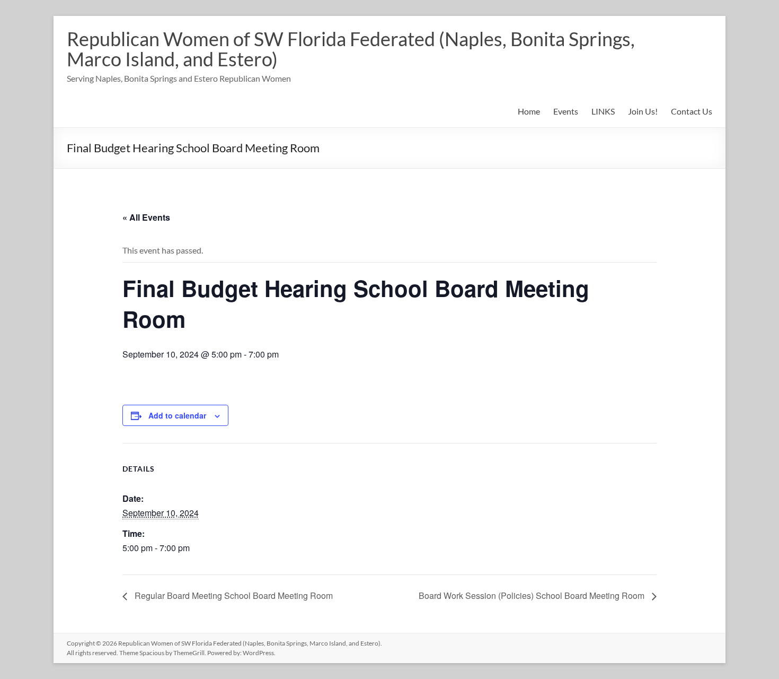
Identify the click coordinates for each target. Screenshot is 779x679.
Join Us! (643, 111)
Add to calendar (177, 415)
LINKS (603, 111)
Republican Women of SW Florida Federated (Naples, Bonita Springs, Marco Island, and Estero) (351, 49)
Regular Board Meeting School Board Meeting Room (232, 595)
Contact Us (691, 111)
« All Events (146, 217)
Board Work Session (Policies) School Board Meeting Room (533, 595)
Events (565, 111)
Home (529, 111)
